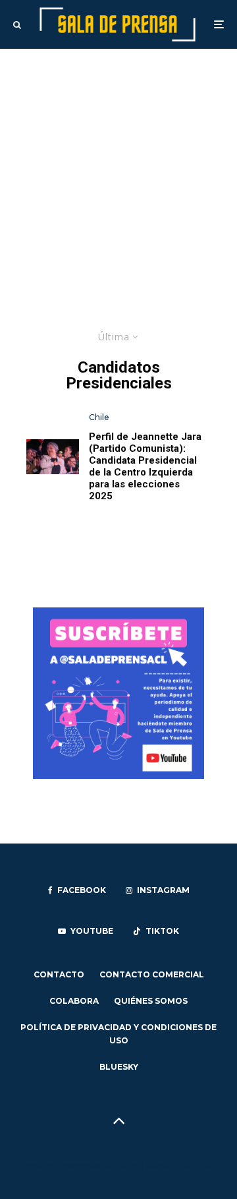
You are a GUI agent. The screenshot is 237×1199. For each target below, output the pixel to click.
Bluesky (118, 1067)
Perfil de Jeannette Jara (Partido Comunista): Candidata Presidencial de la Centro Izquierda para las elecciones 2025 (145, 466)
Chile (99, 417)
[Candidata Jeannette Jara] (52, 457)
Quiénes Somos (151, 1001)
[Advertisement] (118, 174)
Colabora (74, 1001)
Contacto (59, 974)
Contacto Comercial (151, 974)
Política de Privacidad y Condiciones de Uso (118, 1033)
